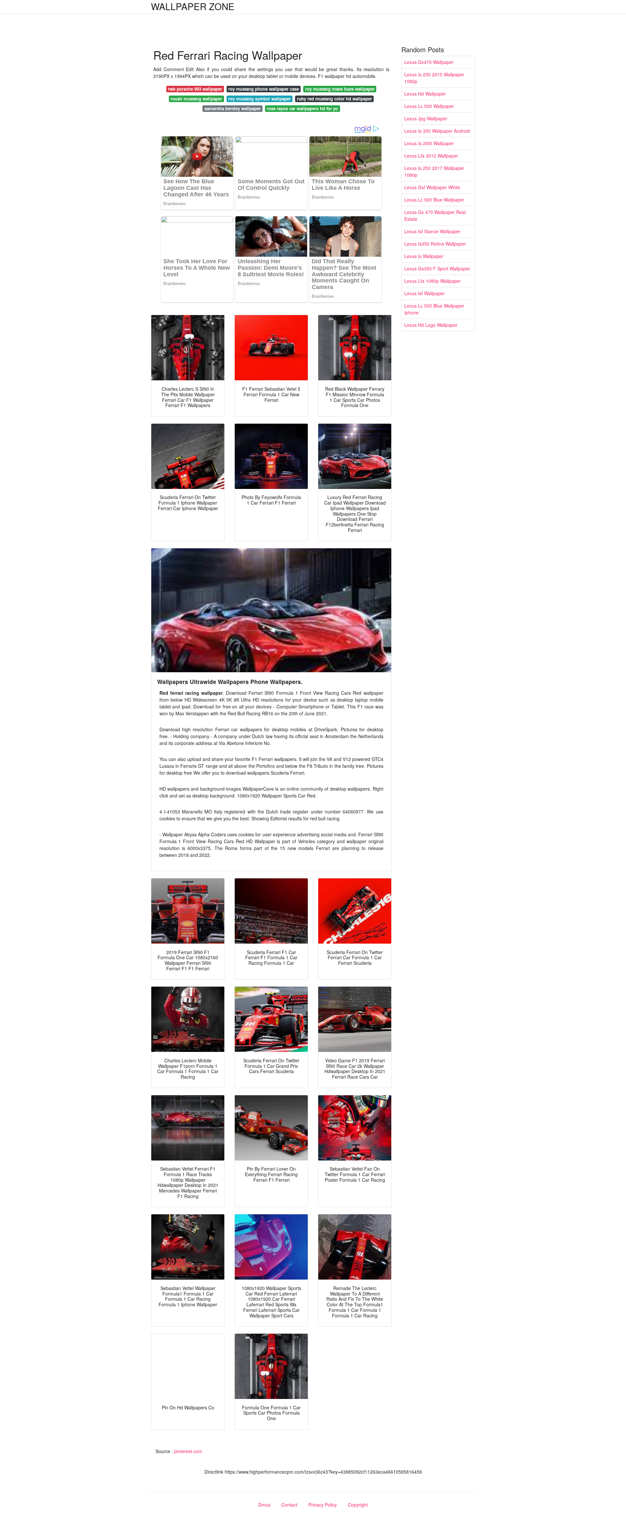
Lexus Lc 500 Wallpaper (429, 106)
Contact (289, 1504)
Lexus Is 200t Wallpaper (429, 143)
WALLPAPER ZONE (192, 6)
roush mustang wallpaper (196, 99)
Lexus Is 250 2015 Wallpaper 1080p (434, 77)
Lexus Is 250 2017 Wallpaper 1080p (434, 171)
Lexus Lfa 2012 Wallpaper (431, 155)
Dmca (264, 1504)
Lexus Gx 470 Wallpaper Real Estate (435, 215)
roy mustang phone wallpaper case (263, 89)
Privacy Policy (322, 1504)
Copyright (358, 1504)
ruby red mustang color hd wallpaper (334, 99)
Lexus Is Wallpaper (423, 256)
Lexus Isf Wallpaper (424, 293)
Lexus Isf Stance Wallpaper (432, 231)
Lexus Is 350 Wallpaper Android (437, 131)
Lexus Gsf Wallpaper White (432, 187)
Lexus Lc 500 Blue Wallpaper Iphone (434, 309)
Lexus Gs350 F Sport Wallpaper (437, 268)
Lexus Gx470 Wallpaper (429, 62)
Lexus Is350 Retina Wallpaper (435, 243)
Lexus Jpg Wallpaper (425, 118)
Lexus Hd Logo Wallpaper (430, 325)
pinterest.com (188, 1451)
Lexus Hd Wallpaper (425, 93)
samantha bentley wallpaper (232, 108)
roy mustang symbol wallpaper (259, 99)
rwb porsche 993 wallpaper (195, 89)
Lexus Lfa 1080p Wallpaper (432, 281)
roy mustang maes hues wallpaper (340, 89)
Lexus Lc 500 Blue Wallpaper (434, 199)
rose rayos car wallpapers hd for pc (302, 108)
